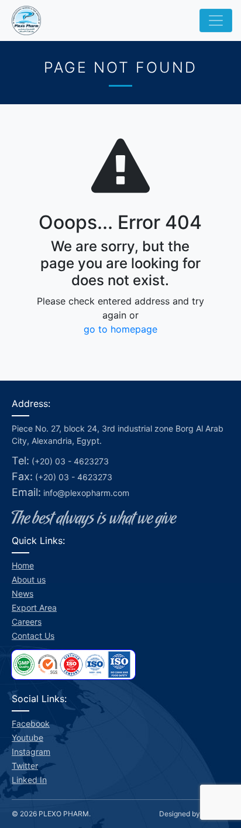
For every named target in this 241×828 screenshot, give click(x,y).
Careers (27, 622)
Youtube (27, 738)
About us (29, 579)
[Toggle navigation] (215, 20)
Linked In (29, 780)
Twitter (25, 766)
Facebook (31, 723)
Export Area (34, 608)
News (22, 593)
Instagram (31, 752)
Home (23, 565)
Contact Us (33, 636)
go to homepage (120, 329)
